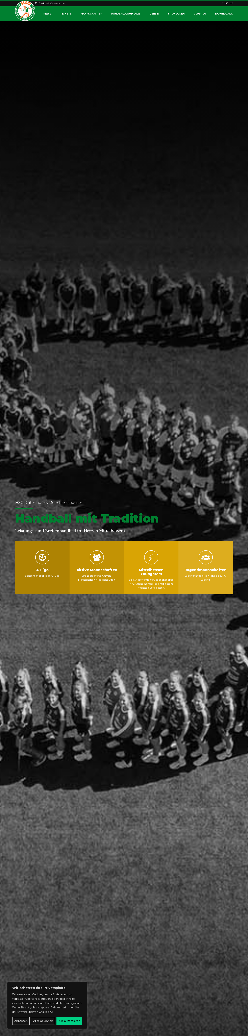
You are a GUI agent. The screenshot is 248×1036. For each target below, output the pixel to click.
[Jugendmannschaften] (206, 557)
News (47, 13)
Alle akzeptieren (69, 1021)
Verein (154, 13)
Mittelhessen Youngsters (151, 572)
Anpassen (21, 1021)
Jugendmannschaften (206, 570)
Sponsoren (176, 13)
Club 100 (200, 13)
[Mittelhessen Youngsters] (151, 557)
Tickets (66, 13)
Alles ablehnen (43, 1021)
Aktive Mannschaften (96, 570)
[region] (47, 1005)
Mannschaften (91, 13)
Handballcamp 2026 (126, 13)
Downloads (224, 13)
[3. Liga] (42, 557)
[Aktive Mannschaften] (97, 557)
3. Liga (42, 570)
